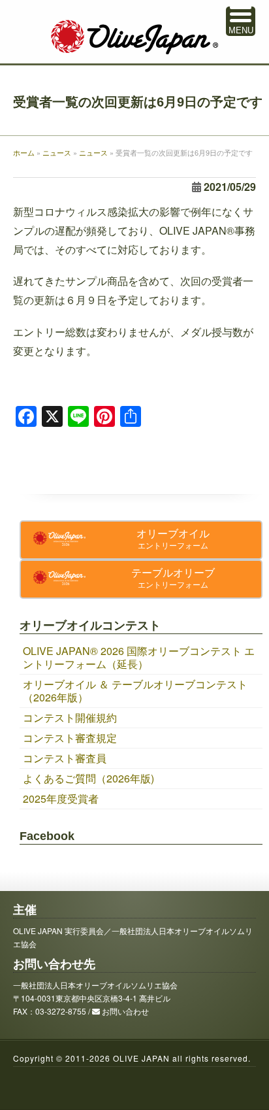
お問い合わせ (125, 1011)
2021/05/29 (230, 186)
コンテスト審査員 (64, 757)
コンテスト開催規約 (70, 717)
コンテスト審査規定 (70, 737)
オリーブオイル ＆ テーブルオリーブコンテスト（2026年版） (135, 691)
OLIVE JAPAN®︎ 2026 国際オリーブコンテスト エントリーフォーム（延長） (139, 657)
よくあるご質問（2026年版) (88, 778)
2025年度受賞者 (61, 798)
